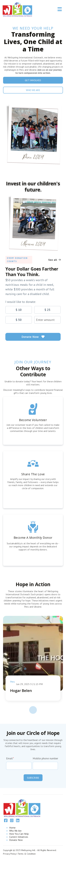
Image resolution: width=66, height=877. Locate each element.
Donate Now (30, 337)
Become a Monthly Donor (33, 537)
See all (53, 259)
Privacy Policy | (10, 853)
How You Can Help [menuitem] (19, 833)
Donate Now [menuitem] (16, 839)
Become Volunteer (33, 420)
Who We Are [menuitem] (15, 830)
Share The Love (33, 474)
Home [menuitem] (12, 827)
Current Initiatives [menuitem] (18, 836)
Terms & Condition (27, 853)
